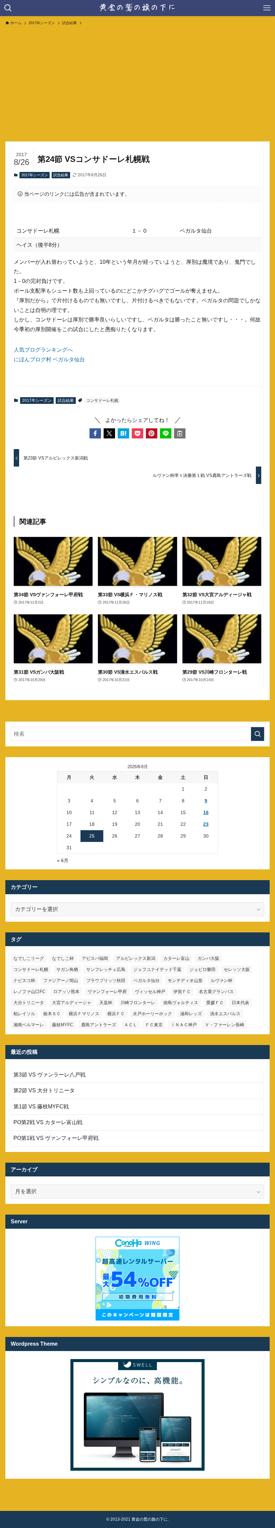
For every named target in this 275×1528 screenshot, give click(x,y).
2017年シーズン (34, 175)
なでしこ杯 (63, 958)
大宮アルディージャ (71, 1002)
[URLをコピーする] (179, 433)
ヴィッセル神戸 (150, 991)
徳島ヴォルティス (180, 1002)
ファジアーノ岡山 (60, 980)
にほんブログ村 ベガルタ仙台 (49, 359)
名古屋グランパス (216, 991)
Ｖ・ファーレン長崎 (224, 1024)
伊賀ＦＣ (182, 991)
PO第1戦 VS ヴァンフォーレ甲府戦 (56, 1138)
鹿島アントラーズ (98, 1024)
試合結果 (60, 175)
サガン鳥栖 (67, 969)
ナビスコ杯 (24, 980)
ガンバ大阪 (208, 958)
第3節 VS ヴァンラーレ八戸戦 (49, 1075)
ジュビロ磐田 (202, 969)
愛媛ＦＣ (215, 1002)
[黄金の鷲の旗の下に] (137, 8)
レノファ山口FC (29, 991)
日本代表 (240, 1002)
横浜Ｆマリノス (84, 1013)
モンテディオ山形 (185, 980)
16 (206, 812)
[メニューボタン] (267, 8)
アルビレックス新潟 (135, 958)
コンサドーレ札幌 (102, 400)
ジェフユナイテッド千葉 (157, 969)
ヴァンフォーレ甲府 (107, 991)
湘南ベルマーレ (28, 1024)
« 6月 (62, 860)
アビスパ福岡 (95, 958)
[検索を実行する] (257, 734)
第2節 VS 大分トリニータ (44, 1090)
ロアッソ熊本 (66, 991)
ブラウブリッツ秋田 (105, 980)
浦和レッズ (191, 1013)
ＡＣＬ (130, 1024)
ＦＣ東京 (154, 1024)
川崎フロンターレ (137, 1002)
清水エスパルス (225, 1013)
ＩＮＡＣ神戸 (184, 1024)
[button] (95, 433)
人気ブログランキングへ (43, 350)
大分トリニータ (28, 1002)
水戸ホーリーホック (152, 1013)
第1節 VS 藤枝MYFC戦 (41, 1106)
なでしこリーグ (28, 958)
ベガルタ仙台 (146, 980)
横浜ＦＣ (116, 1013)
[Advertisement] (137, 80)
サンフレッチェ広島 (105, 969)
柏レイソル (24, 1013)
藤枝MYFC (62, 1024)
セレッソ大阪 (237, 969)
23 (206, 824)
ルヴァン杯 (221, 980)
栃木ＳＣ (52, 1013)
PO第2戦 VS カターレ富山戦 (47, 1122)
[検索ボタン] (8, 8)
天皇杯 (105, 1002)
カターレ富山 (176, 958)
